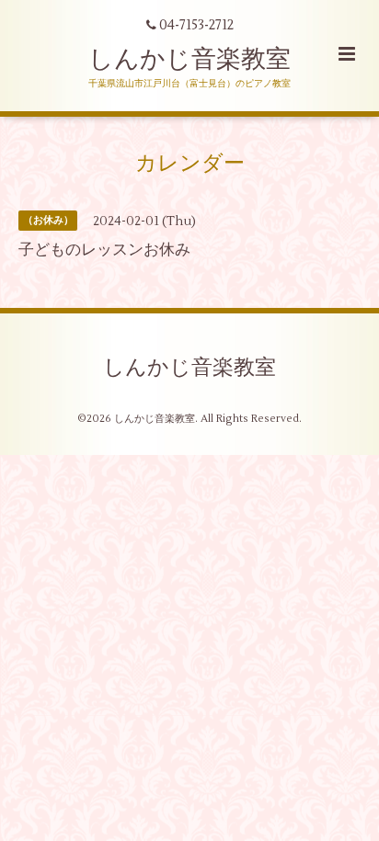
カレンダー (190, 163)
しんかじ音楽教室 (189, 59)
